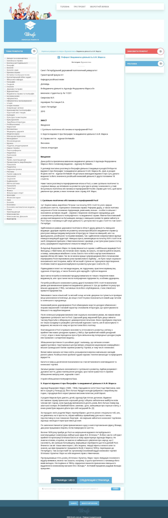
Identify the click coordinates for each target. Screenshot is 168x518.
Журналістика (12, 91)
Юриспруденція (13, 212)
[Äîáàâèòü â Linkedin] (109, 493)
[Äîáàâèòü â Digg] (85, 493)
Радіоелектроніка (14, 169)
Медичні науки (13, 134)
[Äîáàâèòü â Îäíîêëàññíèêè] (49, 493)
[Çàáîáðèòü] (69, 493)
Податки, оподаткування (17, 145)
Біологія (10, 68)
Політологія (11, 155)
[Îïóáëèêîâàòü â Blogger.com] (65, 493)
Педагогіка (11, 153)
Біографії (10, 65)
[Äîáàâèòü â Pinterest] (61, 497)
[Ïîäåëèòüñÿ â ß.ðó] (109, 497)
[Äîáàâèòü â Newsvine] (53, 497)
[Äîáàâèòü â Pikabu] (57, 497)
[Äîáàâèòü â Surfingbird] (81, 497)
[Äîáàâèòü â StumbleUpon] (77, 497)
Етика (9, 209)
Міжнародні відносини (16, 136)
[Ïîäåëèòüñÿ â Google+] (61, 493)
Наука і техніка (13, 148)
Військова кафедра (15, 79)
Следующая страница (94, 480)
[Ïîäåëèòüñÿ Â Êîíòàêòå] (42, 493)
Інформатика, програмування (19, 101)
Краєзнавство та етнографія (19, 110)
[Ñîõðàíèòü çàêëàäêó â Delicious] (73, 493)
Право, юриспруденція (16, 160)
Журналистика (70, 51)
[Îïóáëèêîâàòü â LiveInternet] (112, 493)
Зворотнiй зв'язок (99, 6)
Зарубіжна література (16, 122)
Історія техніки (13, 105)
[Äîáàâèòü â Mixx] (42, 497)
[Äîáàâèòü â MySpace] (49, 497)
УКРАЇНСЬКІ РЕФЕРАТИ (30, 40)
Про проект (80, 6)
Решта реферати (14, 150)
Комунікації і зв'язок (15, 108)
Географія (11, 82)
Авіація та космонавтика (17, 58)
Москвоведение (13, 141)
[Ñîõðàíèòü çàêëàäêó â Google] (97, 493)
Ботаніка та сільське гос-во (18, 75)
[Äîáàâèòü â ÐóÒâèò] (73, 497)
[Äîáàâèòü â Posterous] (65, 497)
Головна (64, 6)
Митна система (13, 183)
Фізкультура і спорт (15, 193)
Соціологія (11, 178)
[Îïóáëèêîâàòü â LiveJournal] (57, 493)
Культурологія (13, 119)
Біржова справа (13, 72)
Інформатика (12, 98)
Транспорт (11, 188)
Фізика (10, 190)
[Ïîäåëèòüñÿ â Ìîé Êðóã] (46, 497)
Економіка (11, 204)
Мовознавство (13, 214)
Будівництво (12, 181)
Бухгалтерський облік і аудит (19, 77)
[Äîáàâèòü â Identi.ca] (101, 493)
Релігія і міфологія (14, 174)
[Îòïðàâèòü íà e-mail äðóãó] (120, 497)
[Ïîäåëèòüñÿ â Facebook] (46, 493)
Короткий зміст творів (16, 112)
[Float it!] (81, 493)
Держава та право (14, 89)
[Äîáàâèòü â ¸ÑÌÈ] (112, 497)
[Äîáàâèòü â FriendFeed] (93, 493)
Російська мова (13, 124)
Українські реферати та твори (52, 51)
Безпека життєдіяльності (17, 63)
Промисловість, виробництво (19, 162)
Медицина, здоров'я (15, 131)
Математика (12, 129)
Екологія (10, 202)
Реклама (10, 171)
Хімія (9, 200)
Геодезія (10, 84)
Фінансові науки (13, 197)
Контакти (11, 219)
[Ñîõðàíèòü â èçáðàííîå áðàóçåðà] (116, 497)
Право (9, 157)
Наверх (74, 503)
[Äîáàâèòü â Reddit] (69, 497)
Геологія (10, 86)
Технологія (11, 186)
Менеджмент (12, 138)
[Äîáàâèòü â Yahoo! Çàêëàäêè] (101, 497)
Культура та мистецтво (17, 117)
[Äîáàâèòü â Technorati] (85, 497)
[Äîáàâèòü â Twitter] (93, 497)
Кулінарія (11, 115)
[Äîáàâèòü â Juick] (105, 493)
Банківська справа (15, 60)
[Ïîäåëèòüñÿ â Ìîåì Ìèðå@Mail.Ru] (53, 493)
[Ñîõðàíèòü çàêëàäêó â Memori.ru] (116, 493)
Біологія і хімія (12, 70)
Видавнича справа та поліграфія (20, 93)
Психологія (11, 164)
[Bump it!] (77, 493)
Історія (9, 103)
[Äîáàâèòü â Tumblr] (89, 497)
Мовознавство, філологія (17, 216)
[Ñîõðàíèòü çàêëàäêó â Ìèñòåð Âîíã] (120, 493)
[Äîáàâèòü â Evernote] (89, 493)
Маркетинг (11, 127)
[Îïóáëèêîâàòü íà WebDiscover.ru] (97, 497)
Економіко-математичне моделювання (21, 207)
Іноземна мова (13, 96)
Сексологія (11, 176)
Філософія (11, 195)
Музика (10, 143)
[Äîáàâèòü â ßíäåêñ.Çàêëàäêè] (105, 497)
